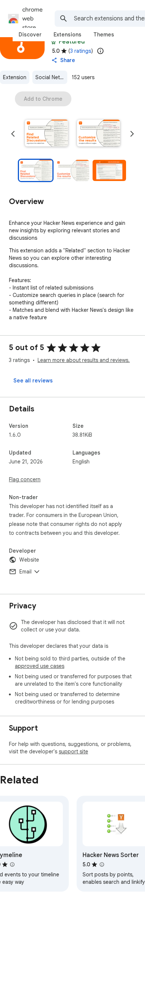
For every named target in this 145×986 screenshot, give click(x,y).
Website (29, 559)
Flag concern (25, 479)
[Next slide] (132, 133)
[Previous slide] (13, 133)
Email (25, 571)
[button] (46, 134)
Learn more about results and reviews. (84, 360)
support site (73, 751)
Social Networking (51, 77)
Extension (14, 77)
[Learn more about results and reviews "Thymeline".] (12, 864)
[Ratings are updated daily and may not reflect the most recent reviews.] (100, 50)
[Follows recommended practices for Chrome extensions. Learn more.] (53, 42)
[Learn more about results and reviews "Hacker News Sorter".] (102, 864)
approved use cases (39, 666)
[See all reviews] (33, 380)
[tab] (30, 34)
